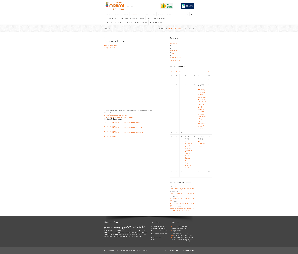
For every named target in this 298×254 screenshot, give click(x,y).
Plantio (122, 236)
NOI (119, 232)
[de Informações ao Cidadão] (166, 6)
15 (208, 132)
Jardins (116, 232)
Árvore (113, 229)
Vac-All (121, 229)
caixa (135, 230)
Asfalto (135, 234)
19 (188, 152)
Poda (120, 114)
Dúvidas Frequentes (188, 250)
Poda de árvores (129, 236)
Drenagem (112, 232)
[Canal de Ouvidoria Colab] (187, 6)
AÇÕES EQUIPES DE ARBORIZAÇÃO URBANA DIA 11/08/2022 (123, 127)
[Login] (192, 14)
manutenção (108, 230)
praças (117, 229)
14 (199, 132)
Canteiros (138, 229)
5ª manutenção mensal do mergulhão (116, 115)
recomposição (117, 236)
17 (176, 136)
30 (171, 175)
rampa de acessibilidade (126, 232)
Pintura (112, 227)
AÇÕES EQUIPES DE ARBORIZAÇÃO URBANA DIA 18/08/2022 (123, 122)
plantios (125, 229)
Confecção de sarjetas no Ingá (188, 165)
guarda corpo (124, 227)
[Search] (187, 14)
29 (209, 171)
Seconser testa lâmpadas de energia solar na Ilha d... (119, 117)
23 (171, 171)
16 (171, 136)
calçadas (110, 229)
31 (176, 175)
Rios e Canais (173, 50)
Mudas (125, 230)
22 (209, 136)
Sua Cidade (173, 54)
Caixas (114, 230)
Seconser (135, 232)
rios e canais (132, 229)
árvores (107, 234)
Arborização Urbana (111, 45)
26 (185, 171)
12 (185, 132)
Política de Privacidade (171, 250)
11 (181, 132)
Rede (138, 234)
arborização (107, 114)
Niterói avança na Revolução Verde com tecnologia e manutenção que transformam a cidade (202, 114)
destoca (131, 234)
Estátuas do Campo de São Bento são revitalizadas (188, 147)
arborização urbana (108, 236)
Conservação (115, 114)
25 (181, 171)
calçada (129, 230)
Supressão (119, 231)
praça (145, 234)
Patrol (141, 234)
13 (194, 132)
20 (194, 136)
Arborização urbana (123, 234)
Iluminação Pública (175, 60)
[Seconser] (128, 6)
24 (176, 171)
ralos (132, 230)
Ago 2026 (179, 71)
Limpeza (114, 234)
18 (181, 136)
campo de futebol (143, 232)
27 (194, 171)
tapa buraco (139, 236)
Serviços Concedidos (175, 57)
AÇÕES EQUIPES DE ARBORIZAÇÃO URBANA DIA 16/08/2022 (123, 132)
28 (199, 171)
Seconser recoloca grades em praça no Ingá (188, 157)
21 (201, 141)
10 (176, 132)
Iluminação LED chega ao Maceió (201, 145)
